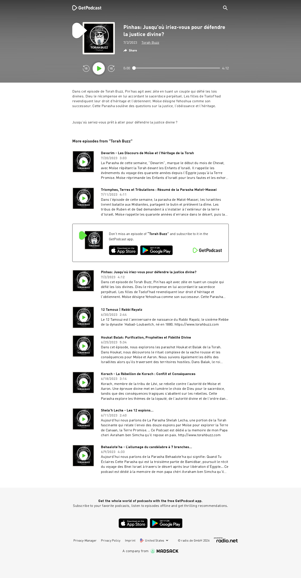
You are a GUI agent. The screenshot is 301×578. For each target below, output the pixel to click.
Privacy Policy (111, 540)
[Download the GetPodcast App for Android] (156, 250)
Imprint (130, 540)
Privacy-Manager (85, 540)
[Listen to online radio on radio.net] (226, 540)
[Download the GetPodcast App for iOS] (123, 250)
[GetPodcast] (84, 7)
